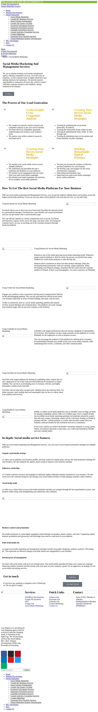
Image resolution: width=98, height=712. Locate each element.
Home (5, 57)
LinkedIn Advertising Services (22, 30)
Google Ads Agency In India (21, 23)
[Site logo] (11, 6)
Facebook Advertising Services (22, 26)
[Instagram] (11, 654)
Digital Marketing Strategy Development (26, 39)
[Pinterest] (18, 654)
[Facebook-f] (4, 654)
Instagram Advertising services (22, 28)
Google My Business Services (22, 19)
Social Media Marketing (20, 17)
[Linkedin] (4, 660)
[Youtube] (11, 660)
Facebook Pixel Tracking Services (23, 36)
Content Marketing (18, 34)
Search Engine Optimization (21, 21)
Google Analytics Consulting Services (25, 32)
